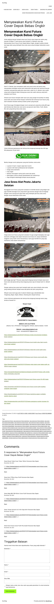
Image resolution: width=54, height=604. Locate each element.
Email (6, 571)
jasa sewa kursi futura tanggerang (14, 431)
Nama (6, 565)
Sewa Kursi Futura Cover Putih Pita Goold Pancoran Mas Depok (22, 525)
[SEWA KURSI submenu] (28, 9)
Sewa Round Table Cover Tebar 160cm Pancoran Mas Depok (21, 461)
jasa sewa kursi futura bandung (21, 421)
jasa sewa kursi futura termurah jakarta (33, 431)
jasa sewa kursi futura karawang (31, 429)
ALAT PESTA (20, 413)
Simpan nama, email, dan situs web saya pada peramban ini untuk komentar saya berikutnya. (27, 586)
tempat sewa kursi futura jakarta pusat (37, 438)
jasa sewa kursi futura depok (22, 424)
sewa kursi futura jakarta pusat (27, 434)
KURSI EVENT (31, 413)
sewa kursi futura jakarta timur (13, 436)
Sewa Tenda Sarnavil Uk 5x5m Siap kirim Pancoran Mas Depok (22, 509)
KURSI (25, 413)
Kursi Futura (38, 413)
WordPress (49, 601)
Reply (5, 471)
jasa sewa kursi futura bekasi (37, 421)
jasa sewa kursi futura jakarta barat (38, 426)
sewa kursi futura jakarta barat (40, 433)
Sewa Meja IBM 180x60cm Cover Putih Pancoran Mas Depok (21, 493)
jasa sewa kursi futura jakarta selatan (27, 427)
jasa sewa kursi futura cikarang (36, 422)
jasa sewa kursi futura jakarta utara (14, 429)
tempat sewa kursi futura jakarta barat (18, 438)
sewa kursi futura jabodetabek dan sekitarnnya (21, 433)
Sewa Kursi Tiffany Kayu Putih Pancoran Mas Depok (18, 477)
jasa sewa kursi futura (7, 421)
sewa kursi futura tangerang (29, 436)
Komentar (7, 548)
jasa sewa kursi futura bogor (21, 422)
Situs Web (7, 578)
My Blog (4, 3)
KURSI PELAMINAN (47, 413)
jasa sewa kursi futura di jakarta (37, 424)
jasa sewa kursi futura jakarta (22, 426)
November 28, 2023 (9, 463)
